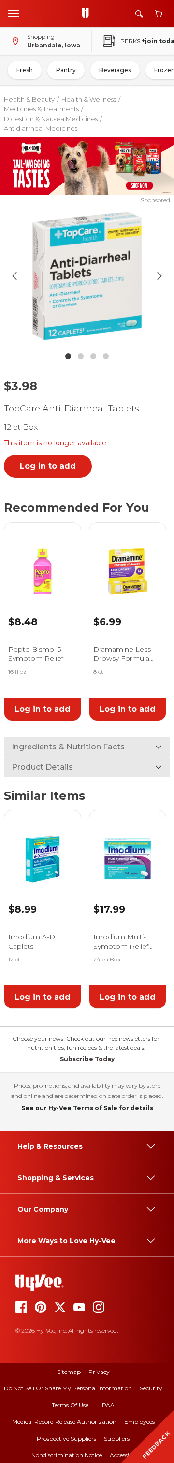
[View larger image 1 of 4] (87, 276)
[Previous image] (14, 276)
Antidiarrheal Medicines (40, 128)
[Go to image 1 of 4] (68, 356)
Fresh (24, 70)
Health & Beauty (29, 99)
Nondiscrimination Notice (66, 1455)
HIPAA (105, 1405)
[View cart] (158, 14)
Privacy (99, 1371)
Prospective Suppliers (66, 1438)
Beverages (115, 70)
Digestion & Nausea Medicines (51, 118)
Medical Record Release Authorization (64, 1421)
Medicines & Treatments (41, 109)
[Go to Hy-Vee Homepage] (88, 13)
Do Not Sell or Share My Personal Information (68, 1388)
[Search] (139, 13)
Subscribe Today (87, 1059)
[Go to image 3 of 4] (93, 356)
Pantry (66, 70)
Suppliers (117, 1438)
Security (151, 1388)
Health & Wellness (88, 99)
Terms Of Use (70, 1405)
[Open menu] (13, 13)
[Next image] (159, 276)
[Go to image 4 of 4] (106, 356)
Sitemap (69, 1371)
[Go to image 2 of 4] (80, 356)
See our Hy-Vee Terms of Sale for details (87, 1108)
